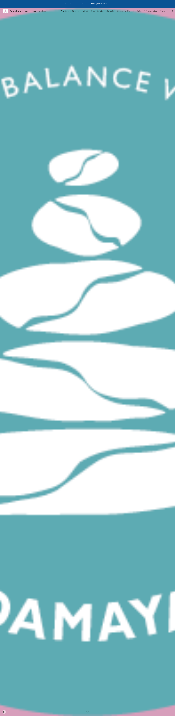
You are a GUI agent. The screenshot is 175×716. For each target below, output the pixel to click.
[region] (87, 4)
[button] (172, 11)
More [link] (162, 11)
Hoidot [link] (85, 11)
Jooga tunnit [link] (97, 11)
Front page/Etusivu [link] (69, 11)
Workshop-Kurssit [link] (125, 11)
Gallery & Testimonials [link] (147, 11)
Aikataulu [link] (110, 11)
